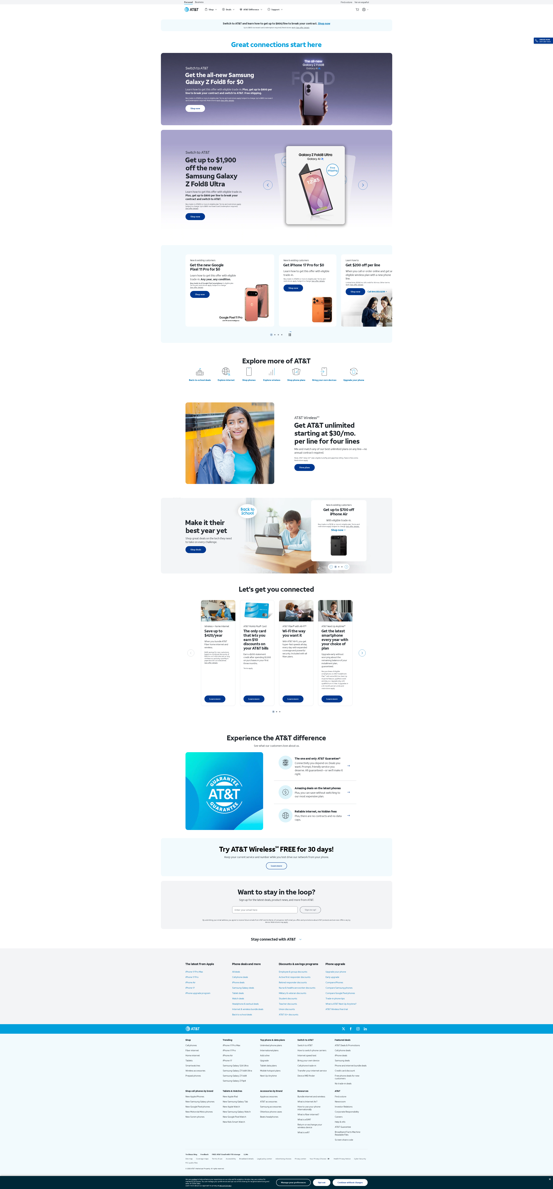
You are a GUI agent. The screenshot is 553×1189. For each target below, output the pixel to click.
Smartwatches (192, 1065)
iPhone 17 (190, 987)
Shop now (195, 108)
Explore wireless (271, 380)
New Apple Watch (231, 1106)
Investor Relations (343, 1106)
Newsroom (340, 1101)
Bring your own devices (324, 380)
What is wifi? (304, 1132)
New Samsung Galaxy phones (199, 1101)
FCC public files (191, 1163)
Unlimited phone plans (271, 1045)
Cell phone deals (240, 977)
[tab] (271, 335)
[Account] (365, 9)
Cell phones (191, 1045)
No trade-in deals (343, 1083)
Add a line (264, 1055)
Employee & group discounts (293, 971)
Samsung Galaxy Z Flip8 (234, 1080)
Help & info (340, 1121)
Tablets (189, 1060)
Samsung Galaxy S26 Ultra (235, 1065)
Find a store (346, 2)
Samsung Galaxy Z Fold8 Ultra (237, 1070)
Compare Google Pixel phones (340, 993)
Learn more (214, 699)
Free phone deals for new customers (347, 1077)
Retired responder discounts (293, 982)
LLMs (246, 1154)
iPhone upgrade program (197, 993)
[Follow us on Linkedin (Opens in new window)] (365, 1028)
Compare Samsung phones (339, 987)
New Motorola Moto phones (199, 1111)
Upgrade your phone (353, 380)
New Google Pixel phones (197, 1106)
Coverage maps (202, 1159)
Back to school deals (242, 1014)
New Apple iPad (230, 1096)
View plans (304, 467)
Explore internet (226, 380)
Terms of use (217, 1159)
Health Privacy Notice (342, 1159)
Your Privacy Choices (318, 1159)
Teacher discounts (288, 1003)
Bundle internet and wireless (311, 1096)
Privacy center (300, 1159)
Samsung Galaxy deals (243, 987)
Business (199, 2)
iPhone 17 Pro (192, 977)
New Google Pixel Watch (234, 1116)
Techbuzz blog (191, 1154)
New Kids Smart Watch (234, 1121)
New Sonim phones (194, 1116)
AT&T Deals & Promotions (347, 1045)
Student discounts (288, 998)
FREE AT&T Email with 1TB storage (226, 1154)
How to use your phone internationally (309, 1108)
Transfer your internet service (312, 1070)
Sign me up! (310, 909)
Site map (189, 1159)
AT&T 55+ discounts (288, 1014)
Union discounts (287, 1009)
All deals (236, 971)
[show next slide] (346, 567)
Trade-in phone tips (335, 998)
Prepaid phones (193, 1075)
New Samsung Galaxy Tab (235, 1101)
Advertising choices (283, 1159)
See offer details (302, 27)
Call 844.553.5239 (314, 291)
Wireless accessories (195, 1070)
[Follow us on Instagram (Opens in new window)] (358, 1028)
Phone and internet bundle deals (350, 1065)
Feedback (204, 1154)
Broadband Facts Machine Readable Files (347, 1133)
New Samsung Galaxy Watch (237, 1111)
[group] (201, 1040)
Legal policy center (264, 1159)
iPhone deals (238, 982)
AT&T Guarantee (343, 1126)
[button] (289, 334)
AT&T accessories (268, 1101)
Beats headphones (269, 1116)
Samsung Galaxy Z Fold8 (235, 1075)
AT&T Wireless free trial (337, 1009)
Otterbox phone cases (271, 1111)
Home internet (192, 1055)
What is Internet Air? (307, 1101)
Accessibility (231, 1159)
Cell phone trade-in (307, 1065)
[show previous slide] (331, 567)
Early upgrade (332, 977)
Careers (338, 1116)
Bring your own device (308, 1060)
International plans (269, 1050)
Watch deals (238, 998)
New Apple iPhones (194, 1096)
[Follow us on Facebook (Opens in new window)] (350, 1028)
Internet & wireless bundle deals (247, 1009)
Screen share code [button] (344, 1139)
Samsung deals (342, 1060)
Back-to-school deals (200, 380)
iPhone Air (190, 982)
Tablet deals (238, 993)
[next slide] (363, 185)
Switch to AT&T (305, 1045)
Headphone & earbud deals (245, 1003)
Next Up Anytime (268, 1075)
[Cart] (357, 9)
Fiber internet (192, 1050)
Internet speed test (307, 1055)
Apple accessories (269, 1096)
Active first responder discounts (294, 977)
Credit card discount (345, 1070)
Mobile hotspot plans (270, 1070)
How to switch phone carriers (312, 1050)
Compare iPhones (334, 982)
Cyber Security (360, 1159)
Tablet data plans (268, 1065)
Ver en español (361, 2)
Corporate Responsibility (347, 1111)
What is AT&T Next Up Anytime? (341, 1003)
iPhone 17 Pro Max (194, 971)
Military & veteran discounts (292, 993)
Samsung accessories (270, 1106)
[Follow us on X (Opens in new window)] (343, 1028)
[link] (348, 766)
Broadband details (246, 1159)
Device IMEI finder (306, 1075)
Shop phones (249, 380)
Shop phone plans (296, 380)
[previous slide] (268, 185)
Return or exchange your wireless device (310, 1126)
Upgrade (264, 1060)
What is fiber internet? (308, 1114)
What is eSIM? (304, 1119)
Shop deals (195, 549)
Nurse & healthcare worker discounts (297, 987)
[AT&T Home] (191, 9)
